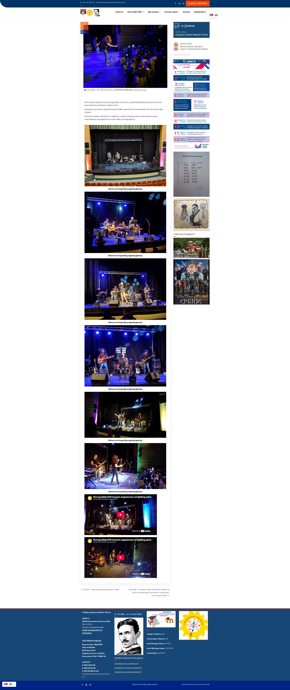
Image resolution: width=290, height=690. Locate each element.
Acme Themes (203, 684)
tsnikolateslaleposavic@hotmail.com (112, 2)
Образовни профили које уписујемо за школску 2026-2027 (102, 5)
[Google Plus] (183, 3)
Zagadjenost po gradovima (125, 663)
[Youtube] (179, 3)
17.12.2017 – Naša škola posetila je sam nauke (101, 589)
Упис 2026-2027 (134, 12)
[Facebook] (175, 3)
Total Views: (152, 653)
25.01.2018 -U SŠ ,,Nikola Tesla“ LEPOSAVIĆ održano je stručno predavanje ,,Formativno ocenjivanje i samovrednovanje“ (149, 592)
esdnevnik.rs (200, 12)
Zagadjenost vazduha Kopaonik (127, 668)
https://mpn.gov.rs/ (181, 55)
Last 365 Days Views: (156, 648)
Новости (119, 12)
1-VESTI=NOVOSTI (105, 90)
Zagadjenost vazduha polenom (127, 672)
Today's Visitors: (154, 634)
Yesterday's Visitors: (156, 639)
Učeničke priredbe (140, 90)
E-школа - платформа (197, 3)
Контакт (186, 12)
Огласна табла (170, 12)
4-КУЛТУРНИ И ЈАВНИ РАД (122, 90)
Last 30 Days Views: (155, 643)
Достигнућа (153, 12)
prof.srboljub (90, 90)
